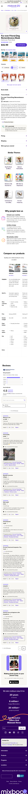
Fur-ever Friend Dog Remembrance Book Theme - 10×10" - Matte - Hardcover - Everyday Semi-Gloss (14, 536)
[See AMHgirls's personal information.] (8, 477)
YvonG (4, 549)
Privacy (20, 781)
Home (2, 10)
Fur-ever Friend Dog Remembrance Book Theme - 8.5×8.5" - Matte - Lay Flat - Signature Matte (14, 464)
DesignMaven (6, 614)
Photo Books (7, 10)
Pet (15, 10)
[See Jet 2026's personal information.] (8, 419)
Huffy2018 (5, 586)
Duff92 (4, 436)
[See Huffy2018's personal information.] (8, 586)
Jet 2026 (5, 419)
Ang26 (4, 523)
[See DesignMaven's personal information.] (10, 614)
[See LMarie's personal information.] (7, 504)
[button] (14, 406)
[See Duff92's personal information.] (7, 436)
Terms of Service (13, 781)
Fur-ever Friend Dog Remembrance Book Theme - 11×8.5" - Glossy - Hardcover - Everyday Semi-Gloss (14, 574)
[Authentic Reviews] (9, 370)
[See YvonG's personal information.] (7, 549)
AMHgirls (5, 477)
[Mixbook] (14, 6)
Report (16, 427)
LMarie (4, 504)
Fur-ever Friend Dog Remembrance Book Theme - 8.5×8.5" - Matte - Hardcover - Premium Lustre (14, 491)
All (12, 10)
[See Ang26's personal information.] (7, 523)
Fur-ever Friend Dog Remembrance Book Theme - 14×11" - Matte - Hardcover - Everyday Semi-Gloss (13, 601)
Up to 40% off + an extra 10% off (14, 1)
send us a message (7, 744)
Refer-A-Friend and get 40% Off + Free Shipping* (14, 770)
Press (7, 781)
